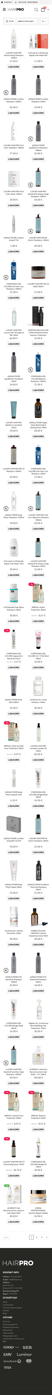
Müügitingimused (10, 1336)
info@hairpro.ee (15, 1279)
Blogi (5, 1313)
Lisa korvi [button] (13, 67)
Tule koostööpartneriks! (12, 1307)
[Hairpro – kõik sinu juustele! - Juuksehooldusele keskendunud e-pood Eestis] (16, 9)
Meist (5, 1302)
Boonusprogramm (10, 1324)
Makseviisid (7, 1330)
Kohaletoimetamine (11, 1327)
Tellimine (6, 1321)
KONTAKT (7, 2)
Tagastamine (8, 1333)
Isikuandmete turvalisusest (13, 1338)
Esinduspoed (8, 1305)
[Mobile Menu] (4, 9)
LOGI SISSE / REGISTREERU (28, 2)
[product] (14, 39)
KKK (4, 1341)
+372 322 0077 (16, 1276)
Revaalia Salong (9, 1291)
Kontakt (6, 1310)
